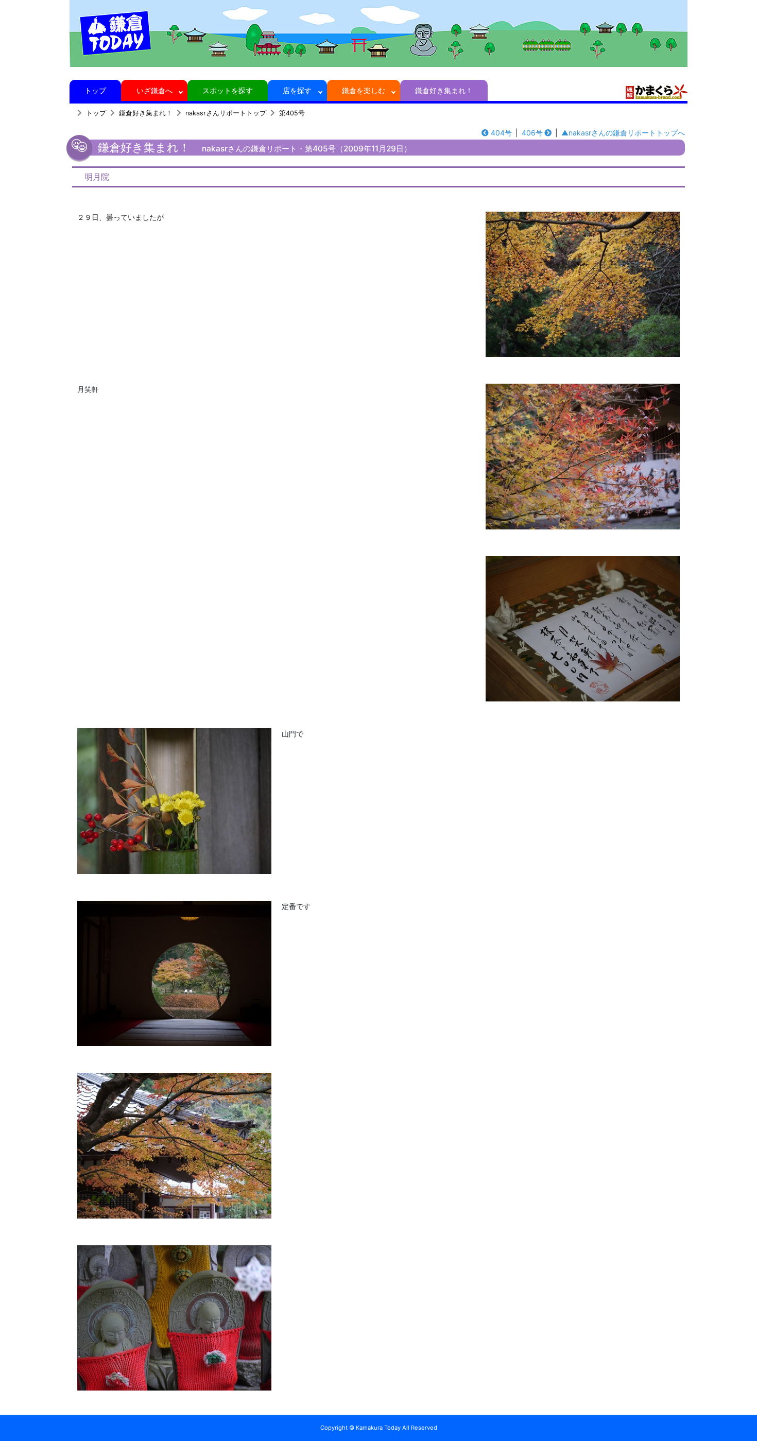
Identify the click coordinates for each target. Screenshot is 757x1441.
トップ (95, 90)
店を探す (297, 90)
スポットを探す (227, 90)
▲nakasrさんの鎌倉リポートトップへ (623, 132)
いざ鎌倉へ (154, 90)
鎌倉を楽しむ (363, 90)
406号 (532, 132)
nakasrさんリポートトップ (225, 113)
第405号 (292, 113)
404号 (501, 132)
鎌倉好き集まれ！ (444, 90)
